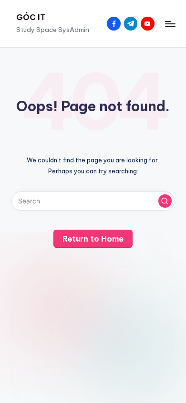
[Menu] (170, 23)
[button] (165, 201)
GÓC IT (31, 17)
